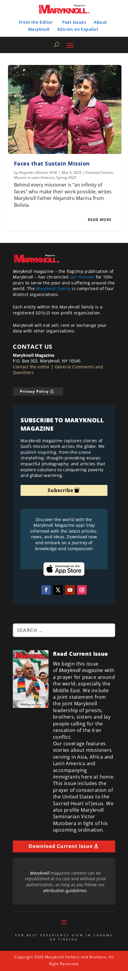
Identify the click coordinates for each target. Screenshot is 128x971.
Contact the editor (31, 367)
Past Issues (74, 22)
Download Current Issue (61, 846)
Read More (100, 219)
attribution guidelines (65, 890)
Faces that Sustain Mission (52, 163)
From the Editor (36, 22)
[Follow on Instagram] (82, 590)
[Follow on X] (58, 590)
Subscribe (60, 490)
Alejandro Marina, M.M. (38, 172)
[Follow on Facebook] (46, 590)
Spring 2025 (66, 177)
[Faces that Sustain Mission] (64, 109)
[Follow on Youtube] (70, 590)
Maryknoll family (53, 288)
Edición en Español (77, 29)
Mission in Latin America (34, 177)
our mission (82, 277)
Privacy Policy (34, 391)
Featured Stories (99, 172)
